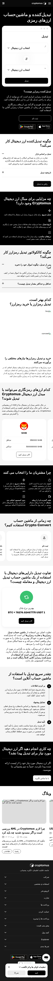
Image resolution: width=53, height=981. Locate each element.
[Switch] (26, 58)
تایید (36, 973)
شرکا (16, 973)
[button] (26, 877)
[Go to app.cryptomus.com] (39, 3)
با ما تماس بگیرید (42, 778)
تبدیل (27, 81)
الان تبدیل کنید (24, 454)
